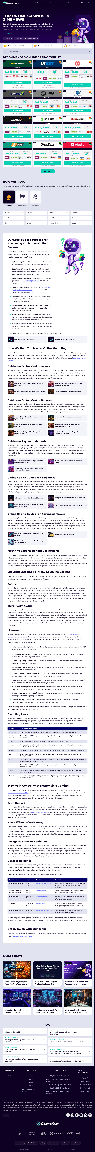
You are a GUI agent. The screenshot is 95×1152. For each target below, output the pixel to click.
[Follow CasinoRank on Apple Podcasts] (89, 1115)
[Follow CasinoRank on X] (76, 1115)
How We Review (84, 1085)
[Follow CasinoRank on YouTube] (80, 1115)
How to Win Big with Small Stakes (59, 1085)
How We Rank (84, 1088)
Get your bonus (17, 82)
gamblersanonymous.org (43, 883)
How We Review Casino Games (29, 1090)
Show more (46, 171)
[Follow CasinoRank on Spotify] (85, 1115)
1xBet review (47, 86)
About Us (84, 1078)
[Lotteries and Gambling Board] (19, 1133)
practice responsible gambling (18, 793)
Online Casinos (40, 3)
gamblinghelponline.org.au (44, 910)
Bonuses (61, 3)
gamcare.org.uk (40, 903)
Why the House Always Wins (59, 1076)
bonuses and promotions (31, 281)
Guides (81, 3)
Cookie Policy (50, 1149)
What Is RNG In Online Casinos (59, 1088)
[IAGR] (69, 1133)
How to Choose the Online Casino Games (58, 1080)
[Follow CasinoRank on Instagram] (71, 1115)
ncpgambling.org (41, 890)
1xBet (9, 1076)
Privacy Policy (84, 1091)
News (90, 3)
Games (52, 3)
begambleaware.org (42, 896)
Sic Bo (31, 1082)
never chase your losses (40, 812)
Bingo (31, 1076)
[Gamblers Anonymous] (43, 1133)
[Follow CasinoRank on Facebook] (67, 1115)
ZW (5, 1115)
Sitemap (73, 1149)
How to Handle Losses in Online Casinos (57, 1092)
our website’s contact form (22, 936)
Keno (31, 1079)
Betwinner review (17, 86)
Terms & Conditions (24, 1149)
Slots (31, 1086)
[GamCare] (56, 1133)
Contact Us (84, 1081)
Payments (71, 3)
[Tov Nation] (31, 1133)
